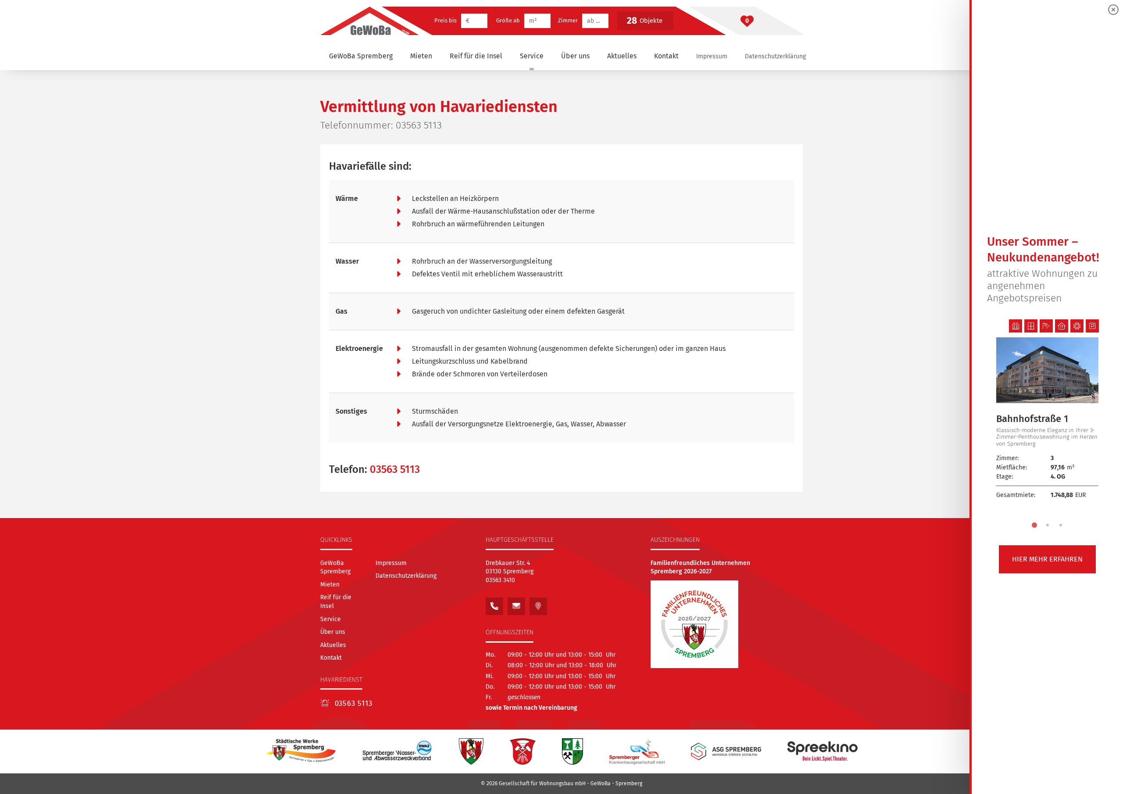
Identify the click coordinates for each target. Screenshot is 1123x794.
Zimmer (568, 20)
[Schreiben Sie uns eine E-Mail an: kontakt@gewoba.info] (516, 604)
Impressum (711, 56)
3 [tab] (1060, 525)
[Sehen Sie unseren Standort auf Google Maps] (538, 604)
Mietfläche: (1011, 467)
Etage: (1004, 476)
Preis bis (445, 20)
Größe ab (508, 20)
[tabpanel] (1047, 419)
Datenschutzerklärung (775, 56)
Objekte (644, 20)
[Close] (1113, 9)
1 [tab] (1034, 525)
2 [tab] (1047, 525)
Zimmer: (1007, 458)
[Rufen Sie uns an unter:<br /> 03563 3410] (494, 604)
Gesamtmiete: (1015, 495)
